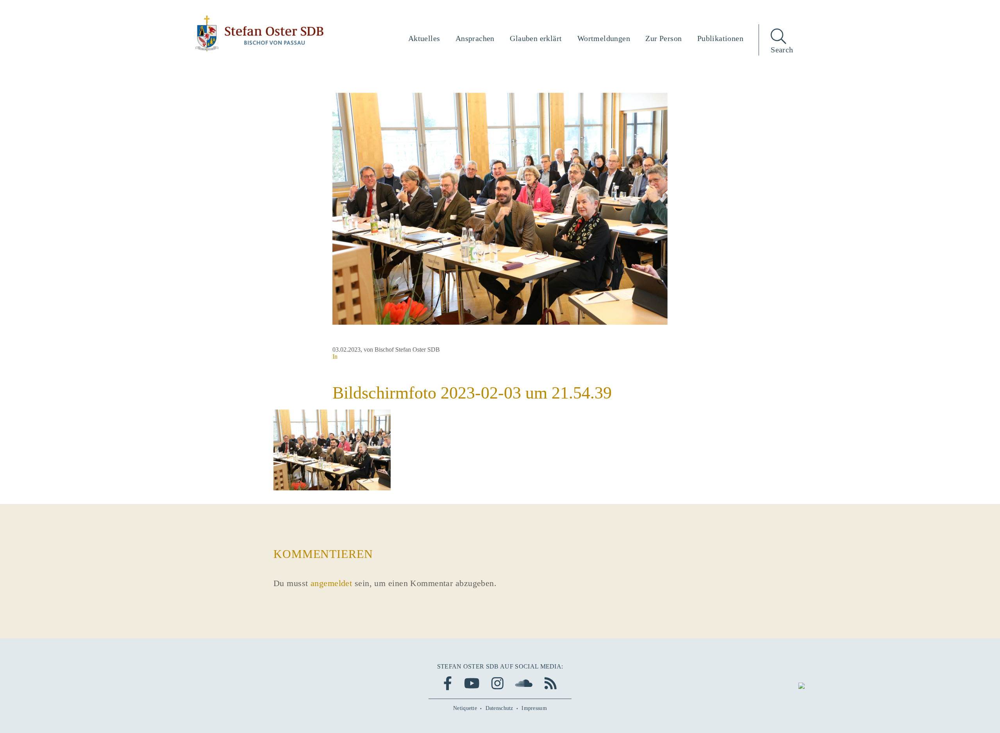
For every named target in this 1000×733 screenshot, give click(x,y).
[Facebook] (447, 683)
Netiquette (465, 708)
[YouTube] (472, 683)
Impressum (534, 708)
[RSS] (551, 683)
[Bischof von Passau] (259, 34)
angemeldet (331, 583)
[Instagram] (497, 683)
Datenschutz (499, 708)
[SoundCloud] (523, 683)
